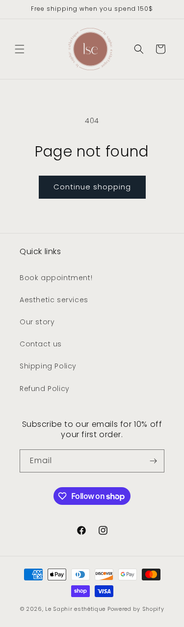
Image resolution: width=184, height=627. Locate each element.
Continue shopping (92, 187)
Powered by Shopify (135, 609)
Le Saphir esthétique (76, 609)
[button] (19, 49)
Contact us (41, 344)
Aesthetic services (54, 300)
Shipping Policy (48, 366)
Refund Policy (45, 388)
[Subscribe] (153, 460)
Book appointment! (56, 278)
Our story (37, 322)
